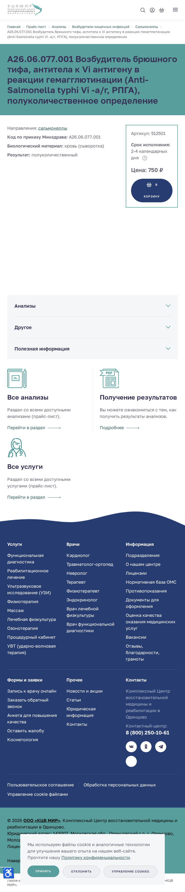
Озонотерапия (22, 628)
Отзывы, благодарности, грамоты (142, 652)
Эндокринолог (82, 599)
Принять (43, 871)
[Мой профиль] (152, 9)
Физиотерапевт (82, 590)
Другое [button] (23, 327)
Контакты (76, 724)
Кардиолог (78, 555)
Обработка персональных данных (120, 784)
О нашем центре (143, 564)
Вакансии (136, 637)
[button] (143, 10)
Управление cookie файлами (37, 794)
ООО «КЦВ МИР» (41, 820)
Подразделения (142, 555)
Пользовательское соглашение (40, 784)
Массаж (15, 610)
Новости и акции (84, 691)
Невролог (76, 573)
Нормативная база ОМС (151, 582)
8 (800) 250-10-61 (147, 732)
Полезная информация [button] (42, 348)
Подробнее (112, 427)
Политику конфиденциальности (95, 857)
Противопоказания (146, 590)
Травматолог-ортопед (89, 564)
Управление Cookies (130, 871)
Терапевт (76, 582)
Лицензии (136, 573)
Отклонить (81, 871)
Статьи (73, 699)
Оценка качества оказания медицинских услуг (150, 621)
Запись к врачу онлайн (31, 691)
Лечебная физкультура (31, 619)
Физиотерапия (22, 601)
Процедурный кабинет (31, 637)
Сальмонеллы (52, 128)
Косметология (22, 739)
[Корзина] (162, 9)
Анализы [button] (25, 306)
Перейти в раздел (26, 427)
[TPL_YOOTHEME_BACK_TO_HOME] (24, 9)
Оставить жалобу (25, 730)
